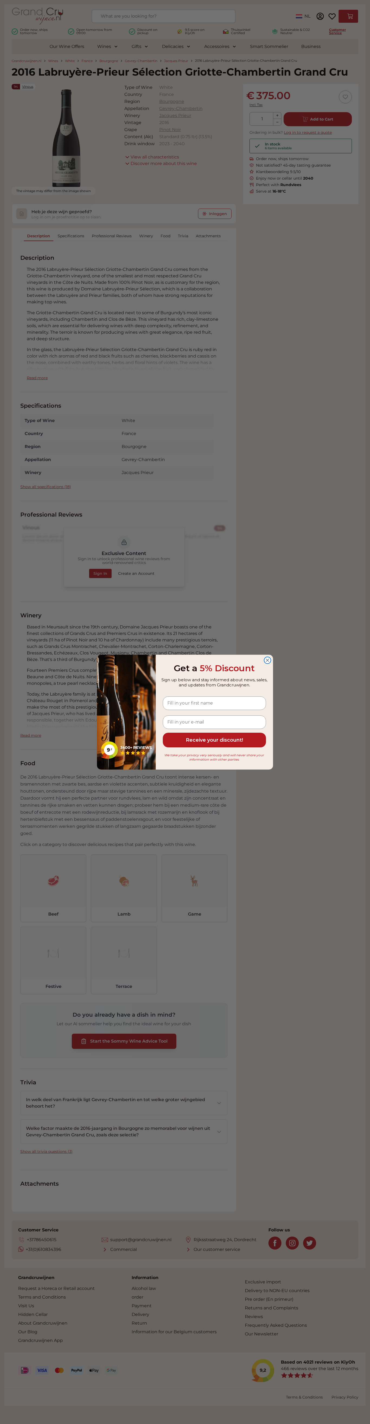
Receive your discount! (214, 740)
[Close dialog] (267, 660)
